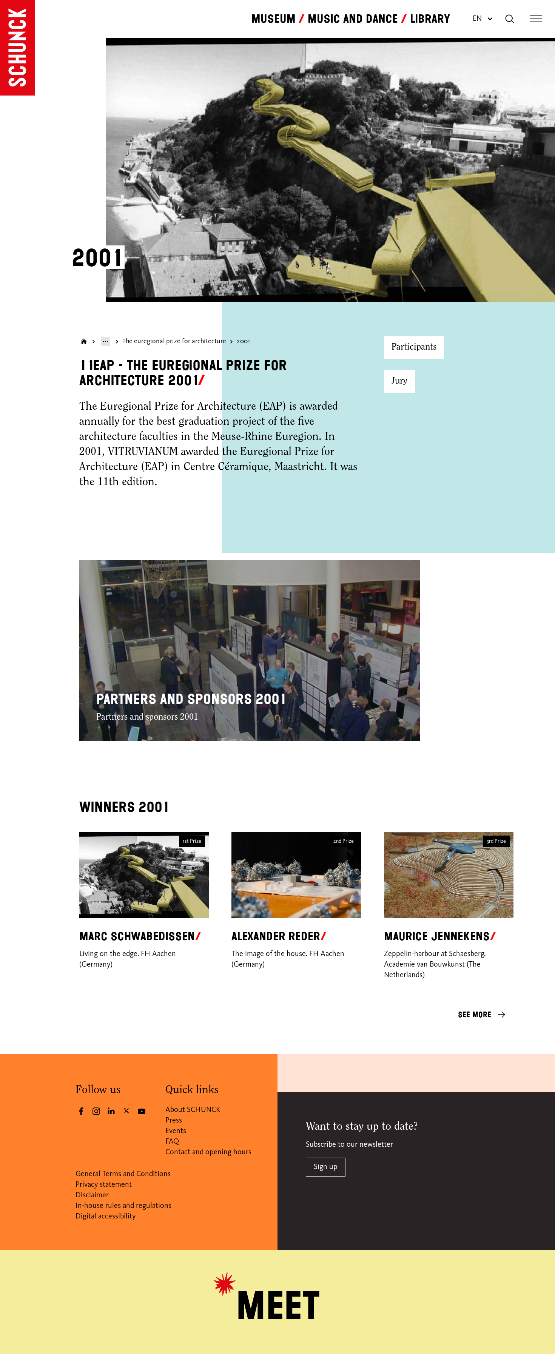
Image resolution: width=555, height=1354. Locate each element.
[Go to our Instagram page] (96, 1111)
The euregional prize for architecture (174, 341)
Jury (399, 381)
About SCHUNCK (192, 1110)
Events (175, 1131)
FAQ (172, 1142)
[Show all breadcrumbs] (105, 341)
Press (173, 1120)
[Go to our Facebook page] (81, 1111)
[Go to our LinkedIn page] (111, 1111)
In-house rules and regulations (123, 1206)
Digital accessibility (106, 1216)
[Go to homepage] (17, 48)
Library (430, 18)
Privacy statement (104, 1185)
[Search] (509, 19)
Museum (273, 18)
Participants (414, 347)
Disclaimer (92, 1195)
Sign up (326, 1167)
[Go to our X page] (126, 1110)
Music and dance (353, 18)
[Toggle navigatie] (536, 19)
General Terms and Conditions (123, 1174)
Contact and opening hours (208, 1152)
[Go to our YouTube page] (141, 1111)
